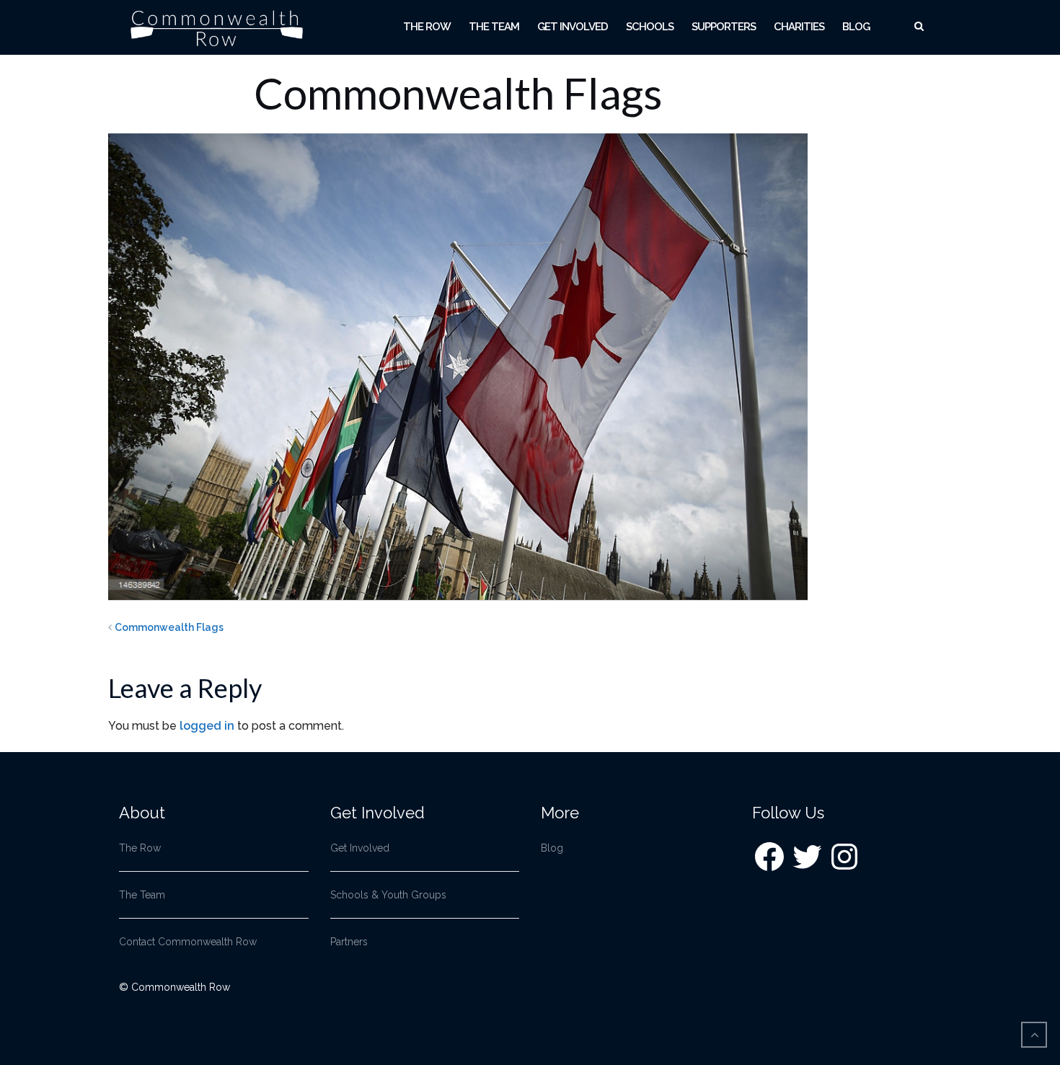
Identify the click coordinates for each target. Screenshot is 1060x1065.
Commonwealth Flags (169, 627)
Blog (856, 26)
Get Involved (572, 26)
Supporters (724, 26)
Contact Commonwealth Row (188, 941)
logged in (207, 726)
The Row (427, 26)
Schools (649, 26)
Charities (799, 26)
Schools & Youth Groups (388, 895)
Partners (349, 941)
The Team (494, 26)
